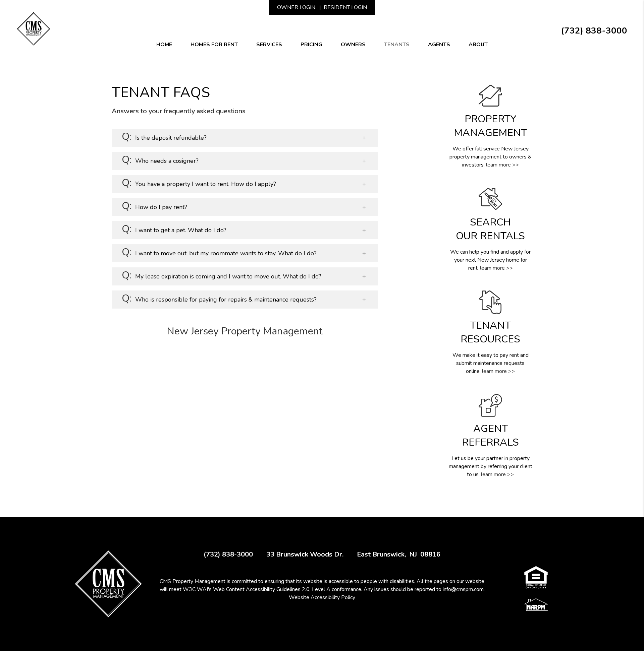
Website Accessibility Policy (322, 597)
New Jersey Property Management (245, 331)
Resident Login (345, 7)
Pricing (311, 44)
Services (269, 44)
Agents (439, 44)
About (478, 44)
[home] (33, 28)
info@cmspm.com (463, 589)
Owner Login (296, 7)
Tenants (397, 44)
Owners (353, 44)
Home (164, 44)
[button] (245, 138)
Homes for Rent (214, 44)
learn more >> (502, 165)
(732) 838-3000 (594, 31)
